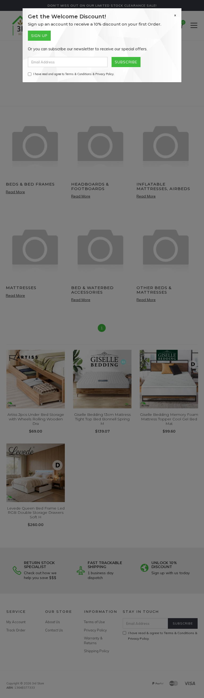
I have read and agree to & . (73, 74)
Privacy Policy (104, 74)
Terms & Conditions (78, 74)
